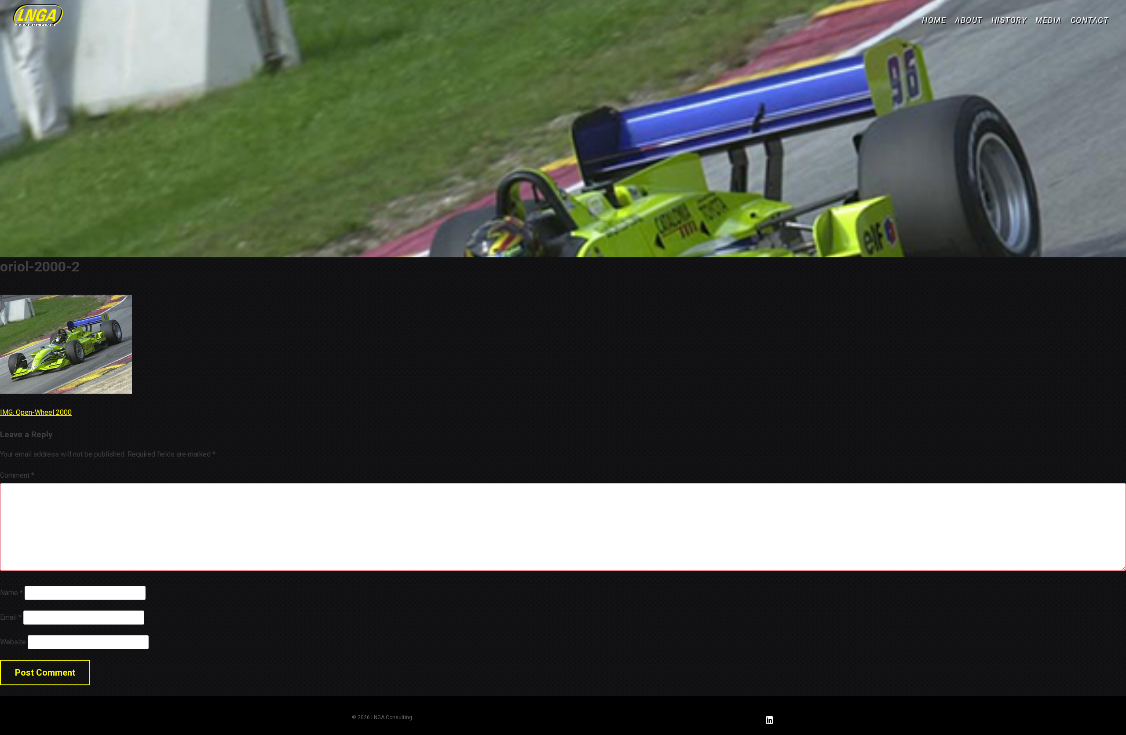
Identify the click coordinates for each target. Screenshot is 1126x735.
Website (13, 642)
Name (11, 593)
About (969, 20)
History (1009, 20)
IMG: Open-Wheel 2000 (36, 412)
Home (934, 20)
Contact (1090, 20)
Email (11, 617)
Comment (17, 475)
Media (1048, 20)
